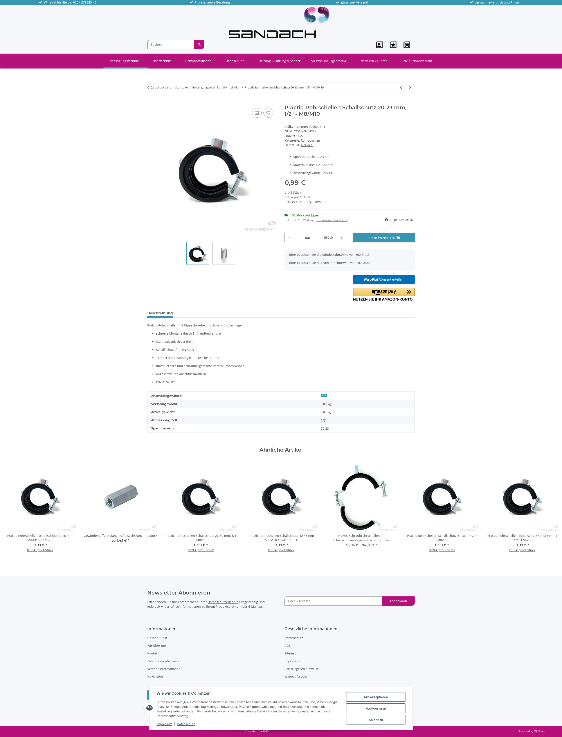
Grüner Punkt (157, 638)
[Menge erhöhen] (341, 237)
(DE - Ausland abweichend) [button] (332, 220)
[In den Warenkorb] (150, 102)
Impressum (164, 724)
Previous (10, 509)
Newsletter (155, 676)
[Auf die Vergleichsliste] (257, 113)
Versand (320, 202)
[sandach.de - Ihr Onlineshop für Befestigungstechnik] (279, 22)
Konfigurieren (376, 708)
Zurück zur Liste (160, 87)
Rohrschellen (310, 140)
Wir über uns (157, 645)
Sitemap (291, 653)
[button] (379, 45)
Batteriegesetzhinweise (302, 669)
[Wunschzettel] (393, 45)
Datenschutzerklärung (224, 602)
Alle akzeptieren (376, 697)
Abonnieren (398, 601)
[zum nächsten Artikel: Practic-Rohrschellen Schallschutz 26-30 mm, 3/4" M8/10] (410, 87)
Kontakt (153, 653)
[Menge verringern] (289, 237)
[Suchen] (199, 44)
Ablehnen (376, 720)
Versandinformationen (163, 669)
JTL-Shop (539, 731)
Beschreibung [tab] (160, 313)
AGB (288, 645)
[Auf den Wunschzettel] (268, 113)
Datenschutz (186, 724)
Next (551, 509)
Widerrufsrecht (296, 676)
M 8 (324, 395)
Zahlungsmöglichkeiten (164, 661)
